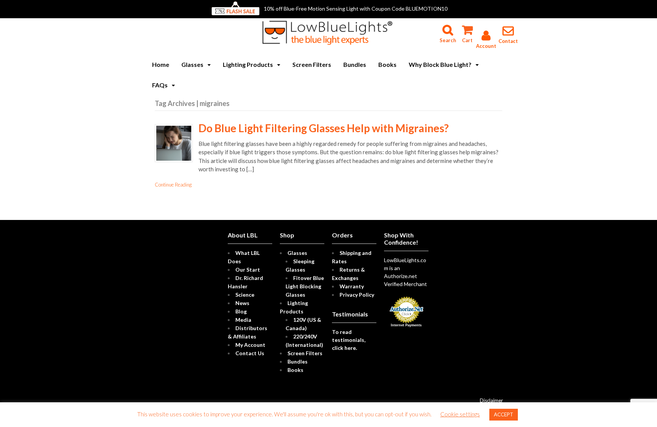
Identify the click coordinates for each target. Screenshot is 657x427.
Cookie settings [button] (460, 414)
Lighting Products (248, 64)
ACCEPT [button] (503, 414)
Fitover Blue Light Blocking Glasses (305, 286)
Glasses (192, 64)
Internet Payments (406, 325)
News (242, 303)
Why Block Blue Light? (440, 64)
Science (244, 294)
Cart (467, 26)
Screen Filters (311, 64)
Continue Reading (173, 185)
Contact (508, 41)
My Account (250, 345)
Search (447, 26)
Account (486, 46)
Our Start (247, 269)
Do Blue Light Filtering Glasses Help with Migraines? (323, 128)
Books (387, 64)
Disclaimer (491, 400)
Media (243, 319)
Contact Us (249, 353)
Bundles (354, 64)
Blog (241, 311)
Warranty (352, 286)
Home (160, 64)
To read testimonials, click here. (348, 340)
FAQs (160, 85)
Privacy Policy (357, 294)
